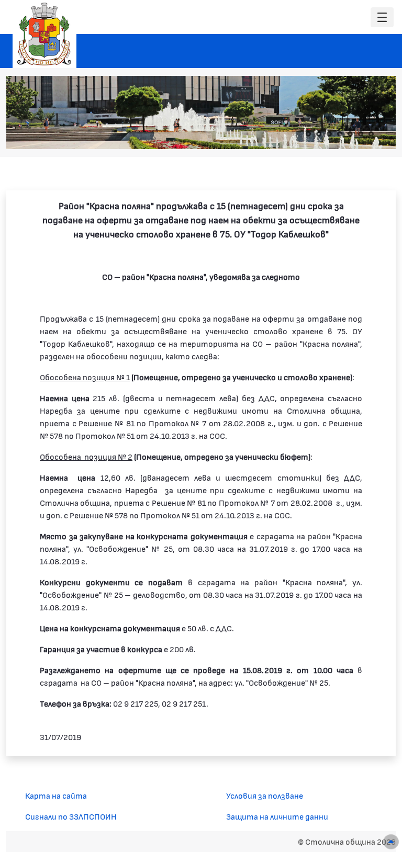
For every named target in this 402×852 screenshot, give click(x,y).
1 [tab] (308, 134)
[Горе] (391, 841)
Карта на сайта (56, 795)
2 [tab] (318, 134)
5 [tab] (350, 134)
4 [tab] (339, 134)
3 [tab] (329, 134)
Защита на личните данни (277, 816)
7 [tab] (371, 134)
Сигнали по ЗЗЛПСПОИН (71, 816)
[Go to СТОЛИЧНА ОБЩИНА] (44, 34)
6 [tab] (360, 134)
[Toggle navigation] (382, 17)
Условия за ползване (264, 795)
